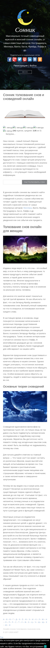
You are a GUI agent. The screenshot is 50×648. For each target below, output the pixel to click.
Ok (45, 646)
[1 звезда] (8, 127)
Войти (33, 65)
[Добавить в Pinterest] (25, 59)
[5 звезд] (7, 130)
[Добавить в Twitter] (19, 59)
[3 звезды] (28, 127)
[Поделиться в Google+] (14, 59)
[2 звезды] (18, 127)
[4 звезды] (38, 127)
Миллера (27, 208)
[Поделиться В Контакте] (35, 59)
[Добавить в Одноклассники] (40, 59)
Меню (25, 72)
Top (1, 637)
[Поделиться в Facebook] (9, 59)
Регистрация (20, 65)
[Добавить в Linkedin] (30, 59)
